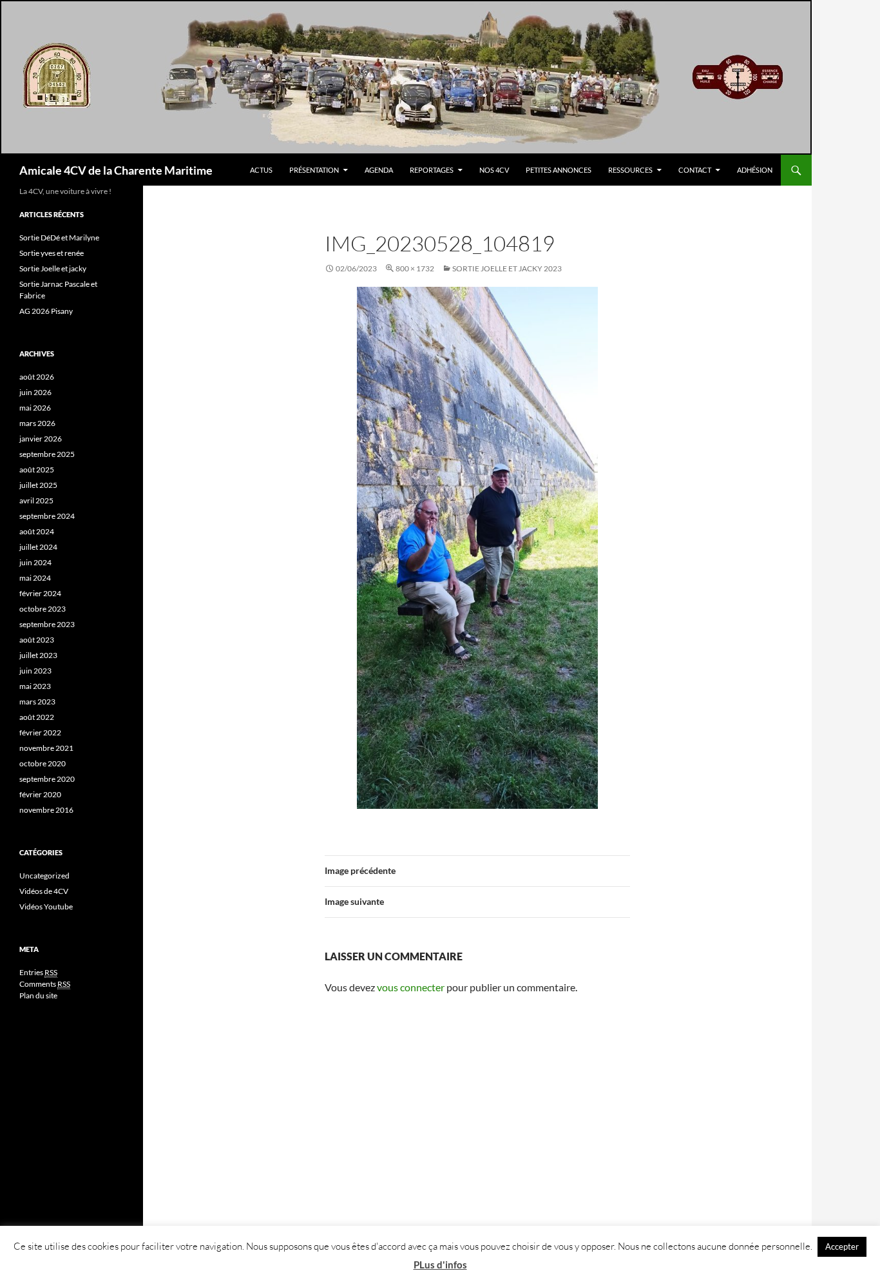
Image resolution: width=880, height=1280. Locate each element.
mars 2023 (37, 701)
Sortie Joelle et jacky (52, 268)
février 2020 (40, 794)
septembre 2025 (47, 454)
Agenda (379, 170)
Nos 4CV (494, 170)
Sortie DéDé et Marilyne (59, 237)
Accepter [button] (842, 1246)
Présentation (314, 170)
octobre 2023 (42, 609)
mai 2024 (35, 578)
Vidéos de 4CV (43, 891)
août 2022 (36, 717)
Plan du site (38, 995)
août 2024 (36, 531)
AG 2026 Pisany (46, 311)
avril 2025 (36, 500)
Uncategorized (44, 875)
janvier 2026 (40, 438)
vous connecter (411, 987)
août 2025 (36, 469)
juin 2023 (35, 670)
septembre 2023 (47, 624)
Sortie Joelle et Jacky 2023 (507, 268)
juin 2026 (35, 392)
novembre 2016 (46, 810)
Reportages (432, 170)
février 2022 (40, 732)
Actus (261, 170)
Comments (44, 984)
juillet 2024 (38, 547)
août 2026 (36, 377)
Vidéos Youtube (46, 906)
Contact (694, 170)
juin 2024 (35, 562)
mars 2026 (37, 423)
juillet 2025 (38, 485)
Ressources (630, 170)
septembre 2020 (47, 779)
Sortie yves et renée (51, 253)
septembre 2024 (47, 516)
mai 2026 (35, 407)
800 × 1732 (415, 268)
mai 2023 (35, 686)
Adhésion (754, 170)
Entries (38, 972)
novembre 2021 (46, 748)
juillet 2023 (38, 655)
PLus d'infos (440, 1264)
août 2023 (36, 640)
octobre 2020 (42, 763)
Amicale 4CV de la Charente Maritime (116, 170)
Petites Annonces (558, 170)
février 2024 (40, 593)
